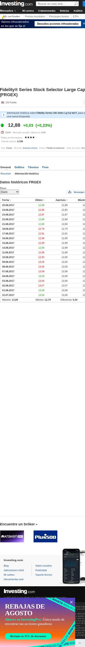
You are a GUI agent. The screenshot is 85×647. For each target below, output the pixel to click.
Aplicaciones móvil (14, 570)
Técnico (33, 167)
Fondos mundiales (35, 16)
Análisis (78, 10)
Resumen (6, 173)
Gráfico (19, 167)
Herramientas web (14, 579)
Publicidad (41, 570)
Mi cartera (28, 10)
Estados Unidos (30, 148)
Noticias (64, 10)
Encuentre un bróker (17, 524)
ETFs (75, 16)
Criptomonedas (47, 10)
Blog (6, 565)
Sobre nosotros (43, 565)
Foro (45, 167)
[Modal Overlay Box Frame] (37, 622)
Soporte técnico (43, 574)
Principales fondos (59, 16)
